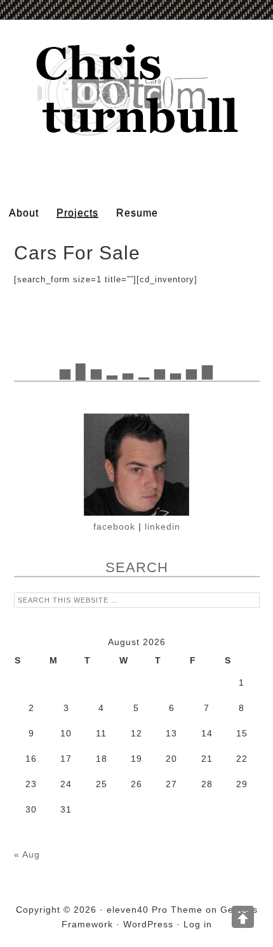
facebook (114, 526)
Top (243, 917)
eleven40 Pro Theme (155, 910)
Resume (137, 212)
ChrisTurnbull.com (136, 107)
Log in (197, 924)
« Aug (27, 854)
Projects (77, 212)
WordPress (148, 924)
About (24, 212)
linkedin (162, 526)
